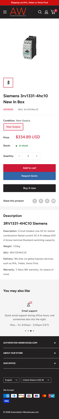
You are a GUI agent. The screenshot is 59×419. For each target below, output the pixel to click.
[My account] (46, 12)
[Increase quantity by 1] (36, 156)
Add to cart (29, 167)
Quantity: (8, 156)
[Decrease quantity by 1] (19, 156)
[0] (53, 12)
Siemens (8, 109)
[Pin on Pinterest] (41, 201)
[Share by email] (53, 201)
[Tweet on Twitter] (47, 201)
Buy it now (29, 188)
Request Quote (29, 176)
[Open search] (40, 12)
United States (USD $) (33, 380)
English (8, 380)
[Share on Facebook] (34, 201)
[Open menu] (5, 12)
